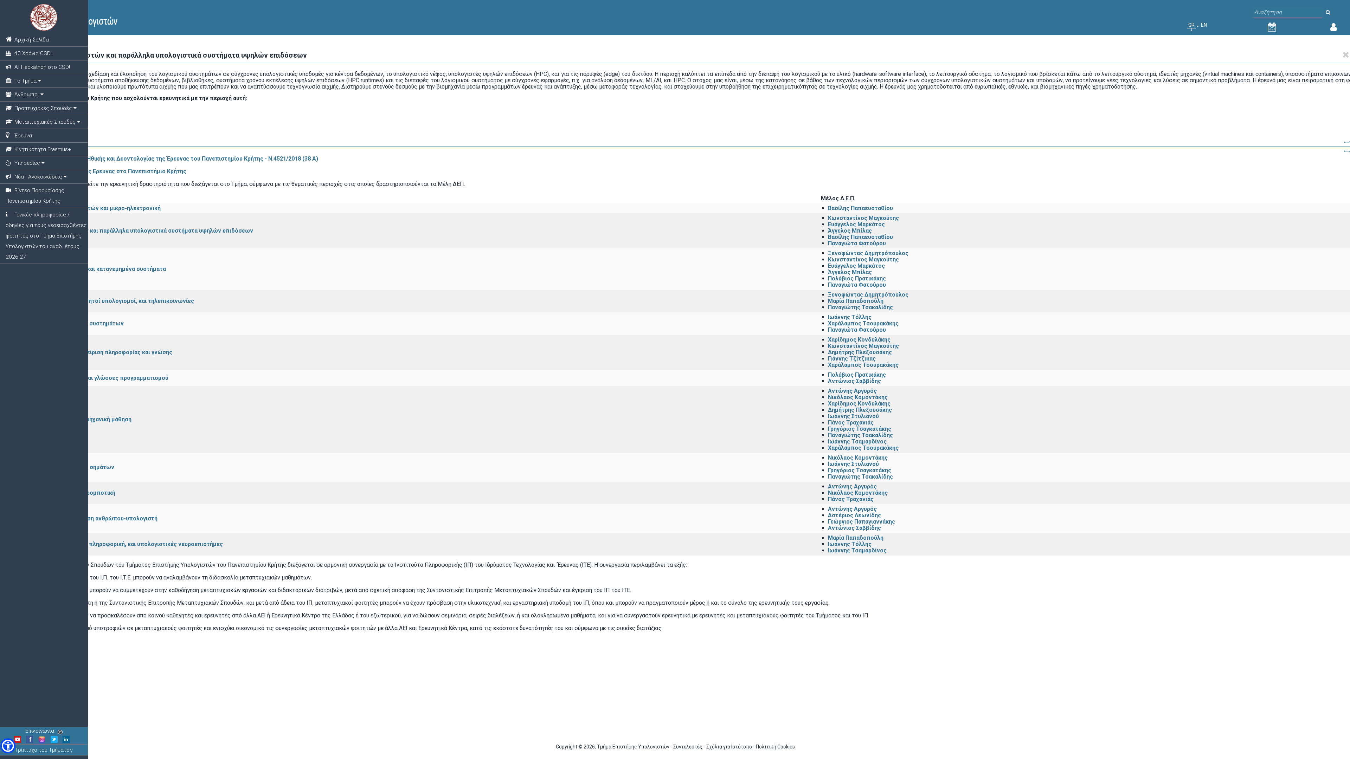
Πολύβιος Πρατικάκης (857, 278)
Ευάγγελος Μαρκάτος (856, 224)
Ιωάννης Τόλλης (850, 317)
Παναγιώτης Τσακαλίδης (860, 307)
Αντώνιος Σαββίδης (854, 381)
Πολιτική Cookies (775, 747)
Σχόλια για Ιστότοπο (729, 747)
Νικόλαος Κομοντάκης (858, 397)
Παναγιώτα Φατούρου (857, 243)
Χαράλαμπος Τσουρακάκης (863, 323)
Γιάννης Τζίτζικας (852, 358)
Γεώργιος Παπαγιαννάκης (861, 521)
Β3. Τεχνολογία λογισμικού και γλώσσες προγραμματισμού (90, 378)
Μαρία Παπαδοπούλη (855, 301)
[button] (8, 746)
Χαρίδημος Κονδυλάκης (859, 339)
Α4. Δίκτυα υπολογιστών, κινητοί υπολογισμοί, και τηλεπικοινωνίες (103, 301)
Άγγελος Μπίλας (850, 230)
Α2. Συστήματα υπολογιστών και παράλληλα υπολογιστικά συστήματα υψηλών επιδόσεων (132, 230)
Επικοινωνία (39, 731)
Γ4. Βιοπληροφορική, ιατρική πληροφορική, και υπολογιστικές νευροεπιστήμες (117, 544)
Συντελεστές (687, 747)
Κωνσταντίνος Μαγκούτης (863, 218)
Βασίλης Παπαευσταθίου (860, 208)
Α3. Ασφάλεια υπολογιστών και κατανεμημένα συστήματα (89, 269)
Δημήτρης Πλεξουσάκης (860, 352)
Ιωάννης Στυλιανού (853, 416)
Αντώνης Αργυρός (852, 391)
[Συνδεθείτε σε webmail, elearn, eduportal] (1333, 28)
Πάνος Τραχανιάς (851, 422)
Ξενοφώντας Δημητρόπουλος (868, 253)
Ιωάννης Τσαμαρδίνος (857, 441)
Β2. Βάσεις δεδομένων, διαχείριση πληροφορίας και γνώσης (92, 352)
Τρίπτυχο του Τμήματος (44, 750)
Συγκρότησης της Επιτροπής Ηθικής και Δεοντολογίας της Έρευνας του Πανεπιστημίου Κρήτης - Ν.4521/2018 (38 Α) (163, 158)
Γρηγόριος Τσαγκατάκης (859, 429)
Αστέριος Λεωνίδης (854, 515)
